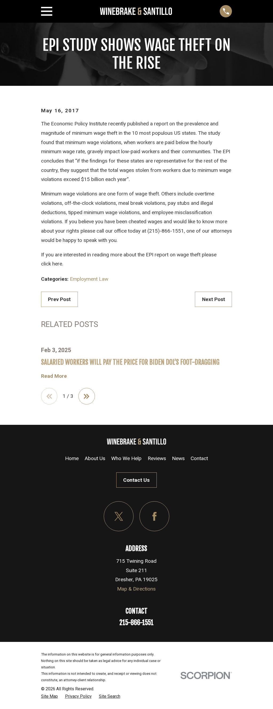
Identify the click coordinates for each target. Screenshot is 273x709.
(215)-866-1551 (165, 231)
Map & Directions (136, 589)
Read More (54, 376)
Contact (199, 458)
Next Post (213, 299)
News (178, 458)
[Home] (136, 11)
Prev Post (59, 299)
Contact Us (136, 480)
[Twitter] (119, 516)
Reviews (157, 458)
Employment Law (89, 279)
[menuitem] (49, 696)
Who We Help (126, 458)
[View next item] (86, 396)
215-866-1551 (136, 623)
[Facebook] (154, 516)
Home (72, 458)
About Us (95, 458)
